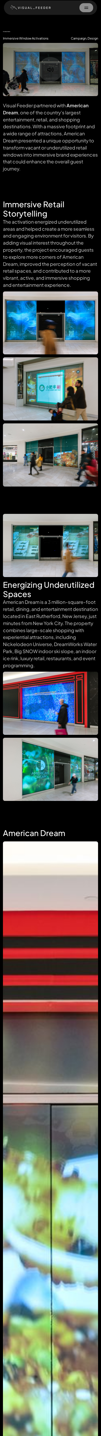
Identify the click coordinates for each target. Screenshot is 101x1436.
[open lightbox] (50, 323)
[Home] (29, 7)
